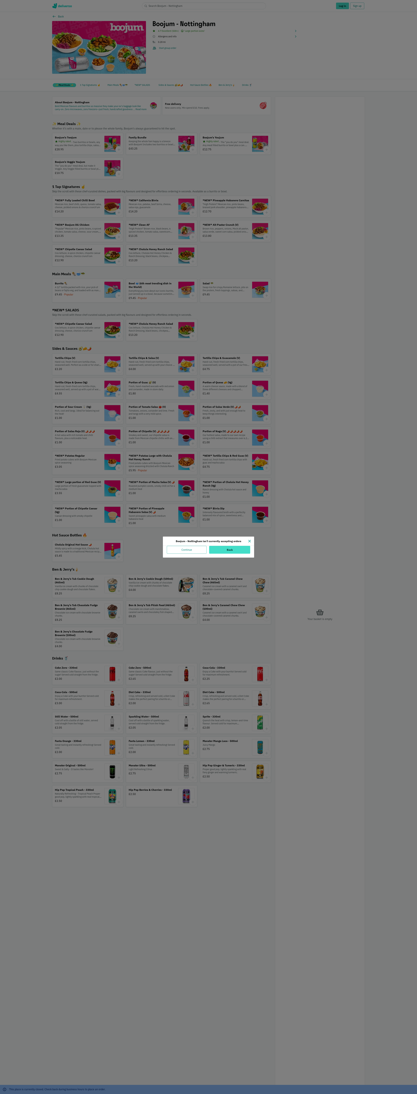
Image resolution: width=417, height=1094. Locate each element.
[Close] (250, 541)
